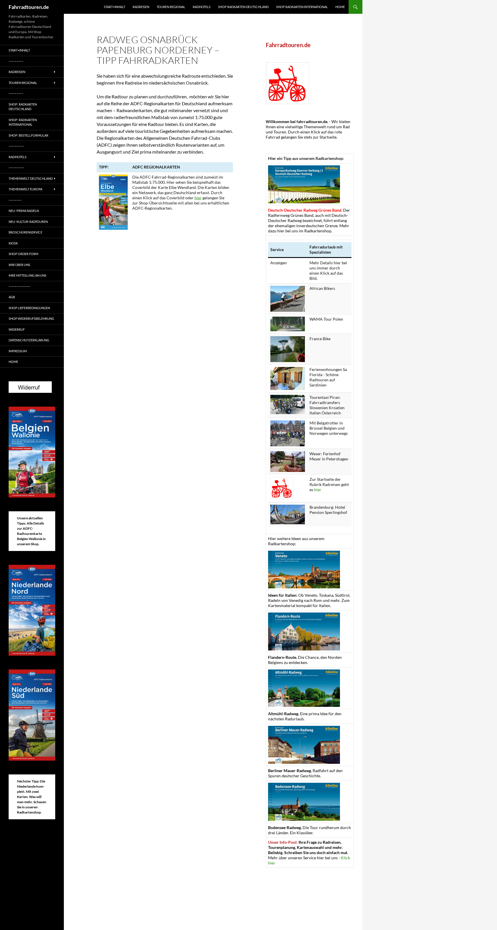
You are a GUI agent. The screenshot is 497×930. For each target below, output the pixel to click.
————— (15, 200)
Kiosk (13, 243)
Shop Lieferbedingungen (29, 308)
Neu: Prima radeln (24, 211)
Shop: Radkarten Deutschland (23, 106)
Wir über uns (19, 265)
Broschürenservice (25, 232)
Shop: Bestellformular (28, 135)
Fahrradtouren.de (29, 7)
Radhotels (202, 7)
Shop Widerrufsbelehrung (31, 318)
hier (198, 197)
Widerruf (17, 329)
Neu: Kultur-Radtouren (28, 221)
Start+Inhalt (114, 7)
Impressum (18, 351)
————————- (19, 286)
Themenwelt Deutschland (31, 178)
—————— (16, 146)
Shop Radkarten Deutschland (243, 7)
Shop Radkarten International (302, 7)
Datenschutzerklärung (29, 340)
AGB (12, 297)
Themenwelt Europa (25, 189)
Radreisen (141, 7)
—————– (16, 61)
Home (340, 7)
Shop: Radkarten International (23, 122)
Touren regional (171, 7)
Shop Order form (23, 254)
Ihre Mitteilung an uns (27, 275)
